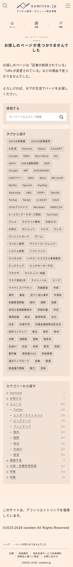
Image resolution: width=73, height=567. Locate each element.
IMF (26, 170)
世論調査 (43, 288)
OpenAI (27, 185)
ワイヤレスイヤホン (20, 288)
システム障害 (16, 251)
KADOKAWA (41, 170)
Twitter (27, 200)
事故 (22, 295)
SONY (41, 192)
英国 (57, 346)
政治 (27, 317)
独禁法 (47, 339)
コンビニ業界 (16, 244)
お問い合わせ (51, 556)
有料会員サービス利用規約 (47, 553)
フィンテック (39, 426)
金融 (37, 361)
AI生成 (13, 148)
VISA (56, 200)
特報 (37, 471)
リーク (56, 280)
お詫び (13, 229)
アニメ (13, 222)
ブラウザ (14, 273)
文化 (53, 317)
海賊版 (23, 339)
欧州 (56, 331)
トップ (6, 544)
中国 (56, 288)
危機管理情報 (16, 302)
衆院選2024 (29, 353)
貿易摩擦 (47, 353)
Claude (13, 156)
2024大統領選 (17, 141)
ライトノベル (39, 280)
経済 (46, 346)
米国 (35, 346)
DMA (27, 156)
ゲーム (39, 236)
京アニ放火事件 (39, 295)
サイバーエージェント (42, 244)
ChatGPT (56, 148)
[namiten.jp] (36, 8)
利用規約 (23, 553)
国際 (43, 302)
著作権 (13, 353)
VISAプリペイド (18, 207)
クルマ (44, 229)
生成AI (13, 346)
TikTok (13, 200)
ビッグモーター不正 (41, 266)
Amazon (27, 148)
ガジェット (28, 229)
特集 (37, 477)
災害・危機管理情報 (37, 465)
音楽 (43, 368)
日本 (11, 324)
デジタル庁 (15, 258)
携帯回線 (14, 317)
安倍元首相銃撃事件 (20, 310)
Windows (39, 207)
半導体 (58, 295)
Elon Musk (41, 156)
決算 (11, 339)
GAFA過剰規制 (30, 163)
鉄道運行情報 (16, 368)
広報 (11, 553)
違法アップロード (19, 361)
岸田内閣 (43, 310)
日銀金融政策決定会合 (48, 324)
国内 (32, 302)
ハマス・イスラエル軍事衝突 (44, 258)
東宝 (34, 331)
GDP (47, 163)
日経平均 (24, 324)
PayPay (42, 185)
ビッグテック (16, 266)
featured (37, 392)
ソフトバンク (37, 251)
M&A (31, 178)
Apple (41, 148)
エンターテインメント (39, 415)
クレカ (58, 229)
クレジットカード (19, 236)
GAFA (12, 163)
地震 (53, 302)
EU (56, 156)
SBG (29, 192)
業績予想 (37, 460)
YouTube (52, 214)
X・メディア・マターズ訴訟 (25, 214)
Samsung (14, 192)
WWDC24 (56, 207)
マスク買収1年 (17, 280)
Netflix (13, 185)
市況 (56, 310)
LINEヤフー (16, 178)
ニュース (37, 403)
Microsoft (57, 178)
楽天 (45, 331)
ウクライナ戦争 (31, 222)
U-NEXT (42, 200)
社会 (24, 346)
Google (13, 170)
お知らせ (51, 222)
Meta (43, 178)
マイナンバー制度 (35, 273)
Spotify (55, 192)
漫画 (35, 339)
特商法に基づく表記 (28, 556)
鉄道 (48, 361)
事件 (11, 295)
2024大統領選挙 (40, 141)
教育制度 (40, 317)
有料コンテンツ (18, 331)
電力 (32, 368)
